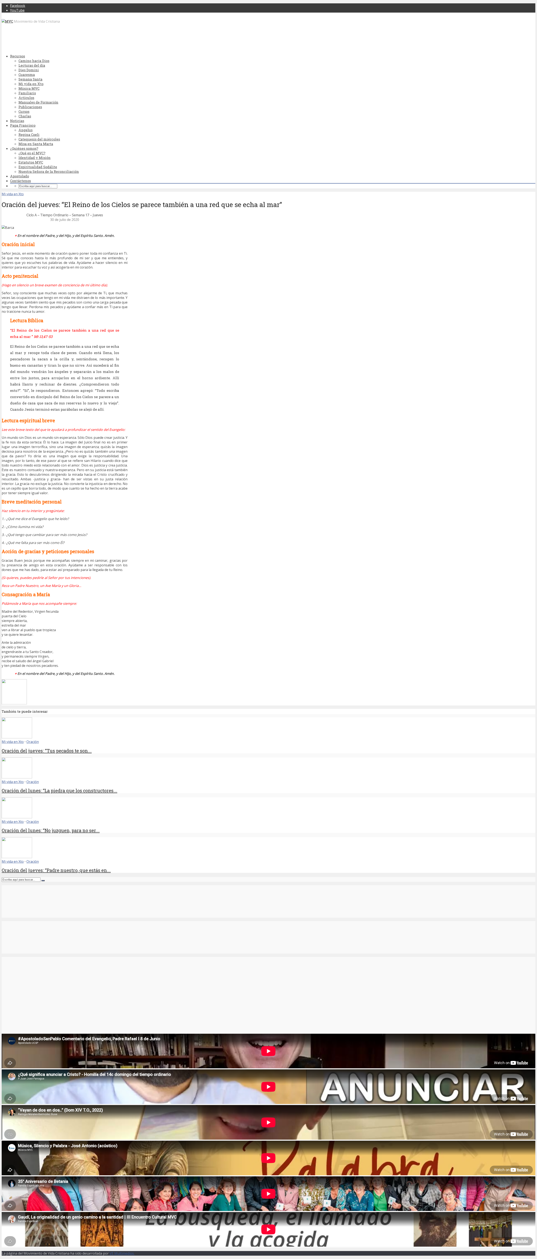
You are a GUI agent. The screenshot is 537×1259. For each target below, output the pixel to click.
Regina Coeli (28, 134)
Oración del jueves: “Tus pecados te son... (47, 751)
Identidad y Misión (34, 157)
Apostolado (19, 176)
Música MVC (28, 88)
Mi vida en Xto (30, 84)
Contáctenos (20, 181)
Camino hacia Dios (33, 61)
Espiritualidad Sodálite (37, 167)
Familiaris (27, 93)
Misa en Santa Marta (35, 144)
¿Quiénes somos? (24, 148)
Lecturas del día (31, 65)
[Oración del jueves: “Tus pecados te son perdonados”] (17, 737)
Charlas (24, 116)
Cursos (23, 111)
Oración (32, 741)
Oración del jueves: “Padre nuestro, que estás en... (56, 870)
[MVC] (7, 21)
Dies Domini (28, 70)
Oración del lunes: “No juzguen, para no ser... (51, 830)
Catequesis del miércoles (39, 139)
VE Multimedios (122, 1253)
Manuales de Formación (38, 102)
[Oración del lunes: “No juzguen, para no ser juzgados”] (17, 817)
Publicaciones (30, 107)
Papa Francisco (22, 125)
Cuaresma (26, 74)
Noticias (17, 121)
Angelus (25, 130)
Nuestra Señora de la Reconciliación (48, 171)
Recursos (17, 56)
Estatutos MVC (30, 162)
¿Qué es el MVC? (31, 153)
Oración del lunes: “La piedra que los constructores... (59, 790)
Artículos (26, 97)
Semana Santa (30, 79)
